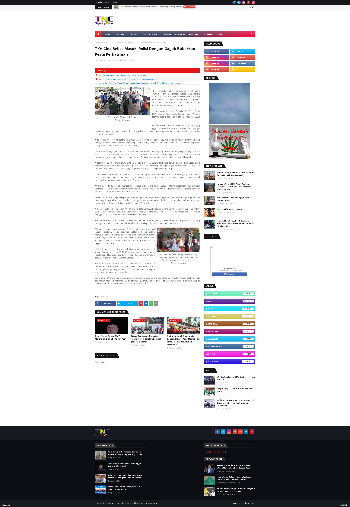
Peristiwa (104, 43)
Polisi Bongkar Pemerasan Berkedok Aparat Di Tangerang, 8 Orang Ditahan (125, 453)
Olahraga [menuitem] (180, 34)
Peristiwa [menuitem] (119, 34)
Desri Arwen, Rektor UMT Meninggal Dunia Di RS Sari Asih (143, 7)
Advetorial (227, 293)
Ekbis (227, 301)
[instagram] (243, 2)
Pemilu (227, 354)
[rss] (242, 69)
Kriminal (227, 316)
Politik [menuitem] (133, 34)
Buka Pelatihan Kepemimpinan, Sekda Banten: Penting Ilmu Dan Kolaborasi (125, 476)
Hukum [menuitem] (107, 34)
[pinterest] (248, 2)
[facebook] (234, 2)
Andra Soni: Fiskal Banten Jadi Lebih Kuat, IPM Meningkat (124, 488)
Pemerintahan (227, 346)
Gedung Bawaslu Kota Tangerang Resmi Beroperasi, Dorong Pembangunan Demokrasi (235, 403)
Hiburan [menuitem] (167, 34)
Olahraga (227, 331)
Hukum (227, 309)
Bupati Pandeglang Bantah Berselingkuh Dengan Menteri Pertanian (236, 489)
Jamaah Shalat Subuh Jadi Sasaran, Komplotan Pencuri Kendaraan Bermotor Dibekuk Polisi (235, 223)
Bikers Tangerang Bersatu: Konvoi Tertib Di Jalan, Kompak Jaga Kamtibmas (130, 79)
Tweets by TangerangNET (216, 452)
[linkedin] (246, 431)
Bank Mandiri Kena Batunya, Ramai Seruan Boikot (233, 199)
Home (97, 43)
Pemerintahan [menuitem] (150, 34)
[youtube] (242, 57)
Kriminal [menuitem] (208, 34)
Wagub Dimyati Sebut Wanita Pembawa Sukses (235, 389)
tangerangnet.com (104, 60)
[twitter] (239, 2)
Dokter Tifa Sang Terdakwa (229, 209)
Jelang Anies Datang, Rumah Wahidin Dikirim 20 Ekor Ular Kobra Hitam (234, 478)
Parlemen (227, 339)
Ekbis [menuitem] (219, 34)
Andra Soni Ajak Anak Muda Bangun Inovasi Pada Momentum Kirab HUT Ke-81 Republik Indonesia (139, 83)
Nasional (227, 324)
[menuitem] (98, 34)
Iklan (115, 2)
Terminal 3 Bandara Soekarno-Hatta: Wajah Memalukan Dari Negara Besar (234, 466)
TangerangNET (114, 503)
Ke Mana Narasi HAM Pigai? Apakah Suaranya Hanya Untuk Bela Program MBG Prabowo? (234, 187)
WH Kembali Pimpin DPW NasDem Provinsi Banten (236, 378)
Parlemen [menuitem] (194, 34)
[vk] (242, 63)
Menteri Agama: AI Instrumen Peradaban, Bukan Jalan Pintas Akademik (236, 173)
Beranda (98, 2)
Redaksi (107, 2)
